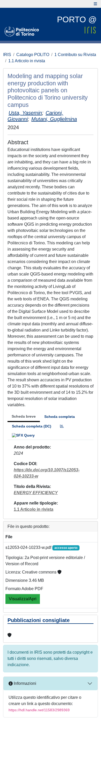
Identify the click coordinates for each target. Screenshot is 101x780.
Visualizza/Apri (23, 599)
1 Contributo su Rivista (75, 54)
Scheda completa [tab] (59, 417)
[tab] (62, 426)
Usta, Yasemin (25, 113)
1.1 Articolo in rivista (26, 61)
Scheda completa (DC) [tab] (31, 426)
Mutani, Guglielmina (54, 119)
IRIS (7, 54)
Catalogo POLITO (32, 54)
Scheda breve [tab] (24, 416)
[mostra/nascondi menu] (95, 3)
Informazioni (24, 683)
